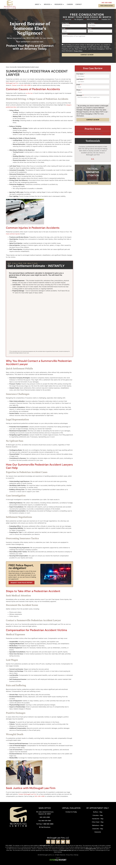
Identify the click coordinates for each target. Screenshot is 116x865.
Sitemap (76, 855)
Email (64, 28)
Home (7, 67)
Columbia (96, 815)
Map (101, 812)
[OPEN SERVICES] (51, 4)
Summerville (13, 67)
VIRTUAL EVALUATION (71, 808)
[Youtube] (63, 842)
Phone (89, 28)
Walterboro (95, 825)
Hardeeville (95, 819)
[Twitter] (58, 842)
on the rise (29, 93)
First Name (65, 23)
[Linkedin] (68, 842)
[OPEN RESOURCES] (63, 4)
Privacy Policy (69, 855)
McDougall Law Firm (12, 83)
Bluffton (95, 812)
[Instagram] (53, 842)
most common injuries (13, 234)
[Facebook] (48, 842)
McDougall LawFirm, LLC (48, 855)
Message (65, 34)
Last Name (91, 23)
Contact (14, 85)
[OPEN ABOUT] (40, 4)
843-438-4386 (107, 2)
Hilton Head (95, 822)
